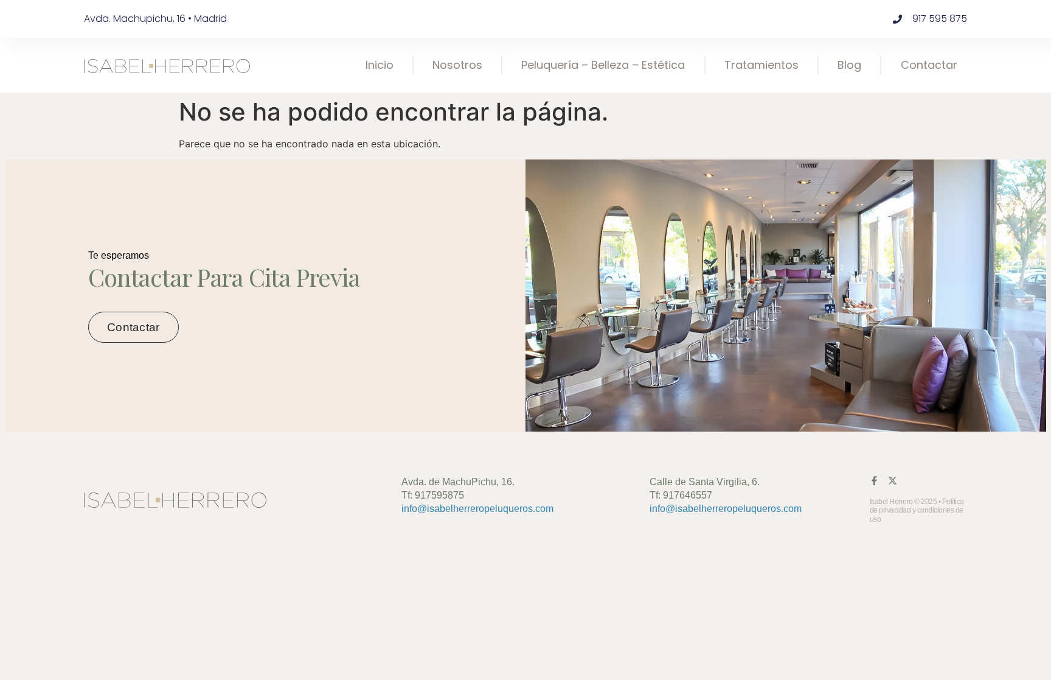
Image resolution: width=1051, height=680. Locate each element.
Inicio (380, 64)
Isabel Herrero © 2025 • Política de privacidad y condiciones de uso (917, 510)
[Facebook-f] (874, 480)
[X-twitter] (892, 480)
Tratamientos (761, 64)
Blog (849, 64)
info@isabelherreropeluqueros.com (477, 508)
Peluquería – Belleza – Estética (603, 64)
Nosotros (457, 64)
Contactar (929, 64)
